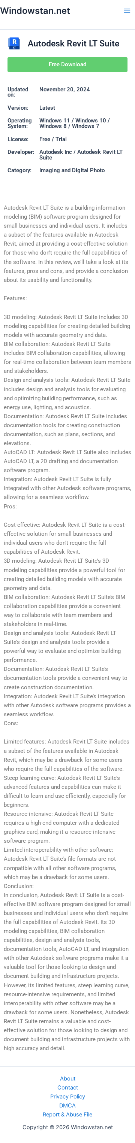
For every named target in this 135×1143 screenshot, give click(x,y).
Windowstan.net (35, 10)
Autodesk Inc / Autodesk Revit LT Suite (81, 155)
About (67, 1078)
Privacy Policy (67, 1096)
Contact (67, 1087)
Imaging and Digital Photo (72, 170)
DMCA (67, 1105)
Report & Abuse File (67, 1114)
